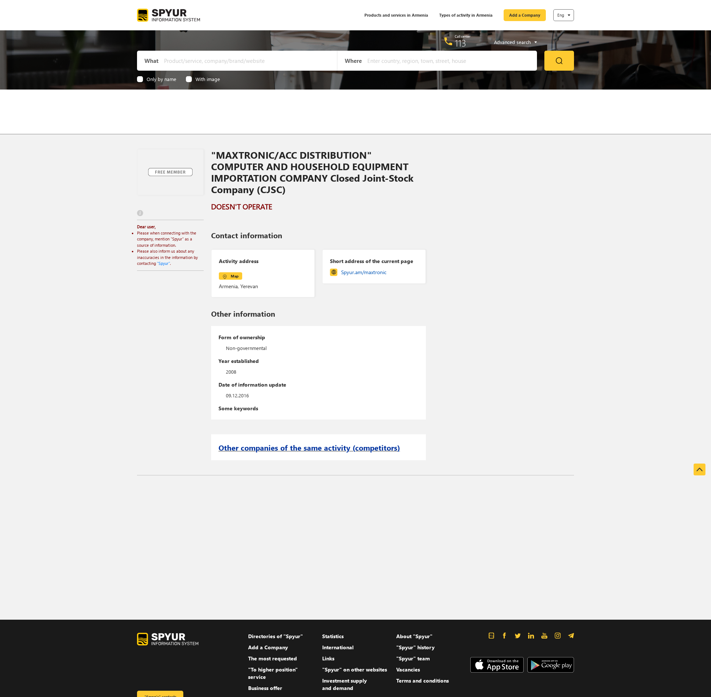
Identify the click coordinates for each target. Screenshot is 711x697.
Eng (560, 15)
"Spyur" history (415, 647)
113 (460, 43)
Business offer (265, 687)
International (338, 647)
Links (328, 658)
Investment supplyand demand (344, 684)
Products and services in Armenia (396, 15)
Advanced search (512, 42)
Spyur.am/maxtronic (363, 272)
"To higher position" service (273, 673)
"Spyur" (163, 263)
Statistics (333, 636)
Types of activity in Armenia (466, 15)
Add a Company (524, 15)
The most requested (272, 658)
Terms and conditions (422, 680)
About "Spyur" (414, 636)
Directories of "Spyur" (275, 636)
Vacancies (408, 669)
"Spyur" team (413, 658)
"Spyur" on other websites (354, 669)
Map (234, 276)
